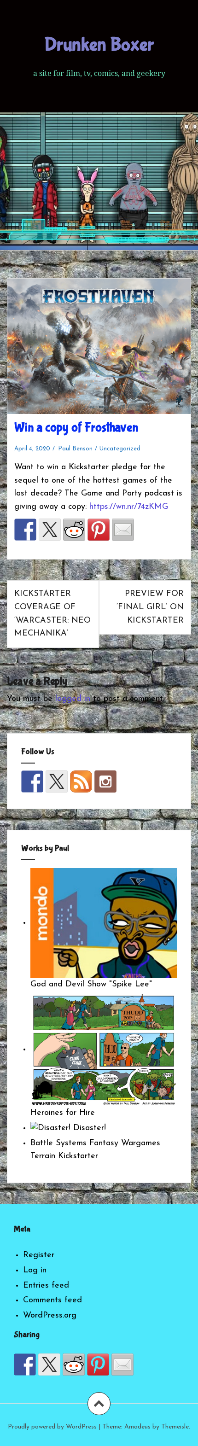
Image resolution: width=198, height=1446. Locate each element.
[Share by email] (123, 530)
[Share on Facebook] (25, 530)
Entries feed (46, 1286)
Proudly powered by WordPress (52, 1426)
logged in (72, 699)
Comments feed (52, 1300)
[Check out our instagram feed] (105, 781)
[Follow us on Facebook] (32, 781)
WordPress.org (49, 1316)
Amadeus (137, 1426)
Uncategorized (119, 449)
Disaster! (88, 1128)
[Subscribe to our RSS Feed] (81, 781)
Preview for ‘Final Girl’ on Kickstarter (150, 607)
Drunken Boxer (99, 45)
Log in (35, 1270)
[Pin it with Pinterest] (98, 530)
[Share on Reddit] (74, 530)
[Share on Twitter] (50, 530)
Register (38, 1255)
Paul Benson (75, 449)
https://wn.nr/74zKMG (128, 507)
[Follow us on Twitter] (57, 781)
